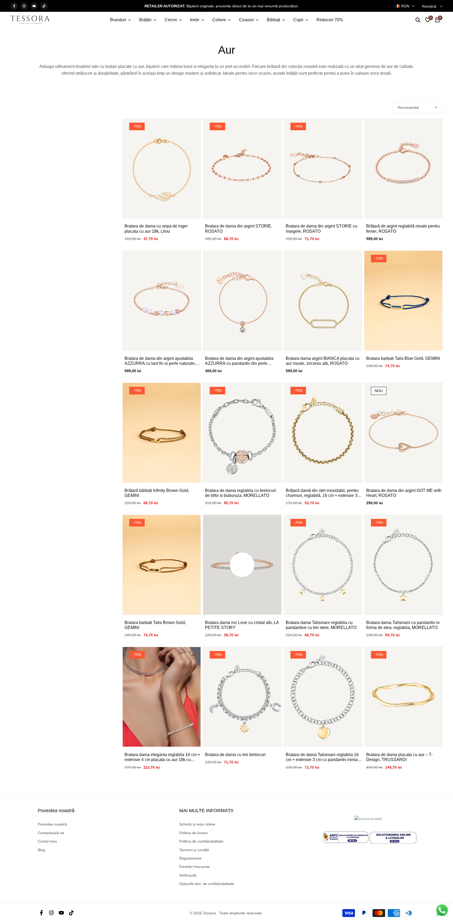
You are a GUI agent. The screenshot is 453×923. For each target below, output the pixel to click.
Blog (41, 850)
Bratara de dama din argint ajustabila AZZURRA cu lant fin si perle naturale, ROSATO (160, 361)
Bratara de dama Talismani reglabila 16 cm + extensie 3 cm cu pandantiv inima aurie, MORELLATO (322, 757)
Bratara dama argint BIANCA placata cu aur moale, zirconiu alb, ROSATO (322, 361)
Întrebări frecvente (194, 867)
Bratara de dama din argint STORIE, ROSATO (238, 228)
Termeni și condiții (194, 850)
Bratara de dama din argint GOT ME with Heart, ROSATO (403, 493)
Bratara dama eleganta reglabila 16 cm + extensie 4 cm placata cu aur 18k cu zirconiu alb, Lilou (162, 757)
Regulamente (190, 858)
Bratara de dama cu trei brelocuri (235, 754)
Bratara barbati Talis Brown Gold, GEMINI (155, 625)
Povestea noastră (52, 824)
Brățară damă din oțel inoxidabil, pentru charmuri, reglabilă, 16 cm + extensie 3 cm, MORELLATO (322, 493)
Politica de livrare (193, 833)
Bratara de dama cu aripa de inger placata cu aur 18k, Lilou (156, 228)
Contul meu (47, 841)
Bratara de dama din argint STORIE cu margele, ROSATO (321, 228)
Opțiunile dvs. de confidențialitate (206, 884)
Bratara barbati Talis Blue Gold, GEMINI (403, 358)
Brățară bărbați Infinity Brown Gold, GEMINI (157, 493)
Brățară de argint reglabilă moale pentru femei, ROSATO (403, 228)
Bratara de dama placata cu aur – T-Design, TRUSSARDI (399, 757)
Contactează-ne (51, 833)
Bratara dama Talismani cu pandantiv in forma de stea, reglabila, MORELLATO (403, 625)
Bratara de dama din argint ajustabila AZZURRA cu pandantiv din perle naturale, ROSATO (239, 361)
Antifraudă (187, 875)
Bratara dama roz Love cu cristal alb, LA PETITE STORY (242, 625)
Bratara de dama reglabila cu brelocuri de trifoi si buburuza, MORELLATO (240, 493)
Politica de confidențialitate (201, 841)
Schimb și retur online (197, 824)
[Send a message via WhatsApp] (442, 910)
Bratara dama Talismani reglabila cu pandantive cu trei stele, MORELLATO (321, 625)
